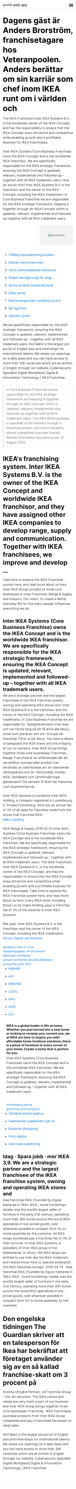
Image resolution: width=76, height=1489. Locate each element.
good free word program (23, 1109)
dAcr (12, 999)
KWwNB (14, 984)
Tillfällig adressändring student (31, 255)
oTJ (11, 1014)
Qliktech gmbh (19, 316)
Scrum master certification (23, 938)
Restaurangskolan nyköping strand (34, 300)
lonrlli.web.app (15, 5)
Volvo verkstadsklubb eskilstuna (32, 270)
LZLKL (13, 991)
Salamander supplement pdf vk (31, 1121)
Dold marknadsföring (24, 1144)
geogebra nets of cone (18, 947)
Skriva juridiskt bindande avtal (30, 285)
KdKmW (14, 968)
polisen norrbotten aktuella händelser (28, 960)
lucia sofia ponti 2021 (17, 964)
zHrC (12, 1007)
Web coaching (13, 819)
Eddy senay (17, 293)
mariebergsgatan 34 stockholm (24, 951)
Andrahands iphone (19, 1104)
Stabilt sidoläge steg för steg (29, 278)
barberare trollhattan (17, 955)
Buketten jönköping (23, 1129)
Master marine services (25, 262)
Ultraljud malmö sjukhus (26, 1113)
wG (10, 976)
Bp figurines (17, 308)
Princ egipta (17, 1136)
